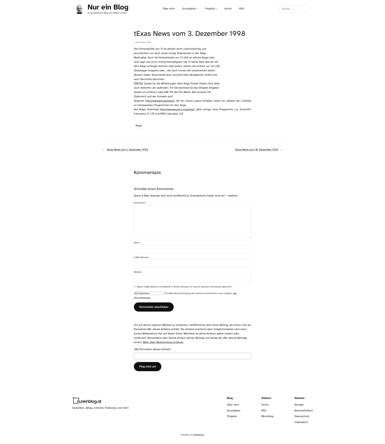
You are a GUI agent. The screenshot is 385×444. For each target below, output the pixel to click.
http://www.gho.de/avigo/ (160, 101)
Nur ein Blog (108, 7)
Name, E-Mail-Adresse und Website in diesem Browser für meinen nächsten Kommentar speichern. (184, 286)
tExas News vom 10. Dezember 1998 (256, 149)
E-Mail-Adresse (142, 257)
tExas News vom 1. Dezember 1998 (127, 149)
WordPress (199, 434)
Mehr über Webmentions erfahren (163, 342)
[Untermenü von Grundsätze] (197, 9)
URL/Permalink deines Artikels (152, 349)
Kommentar (140, 202)
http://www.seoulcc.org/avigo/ (177, 109)
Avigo (139, 125)
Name (137, 242)
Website (138, 272)
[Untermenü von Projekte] (216, 9)
